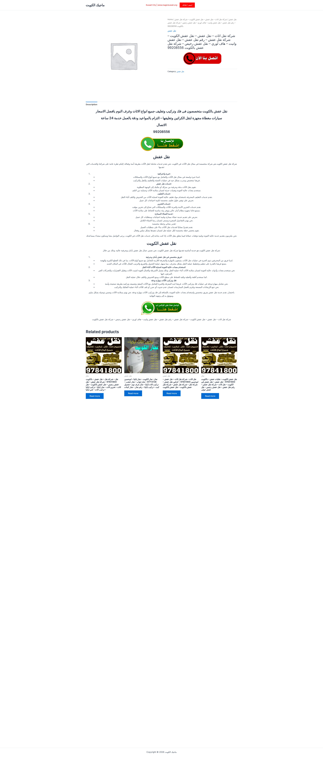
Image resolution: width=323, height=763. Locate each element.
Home (170, 19)
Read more (95, 396)
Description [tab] (91, 104)
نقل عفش (233, 19)
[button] (187, 5)
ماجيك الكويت (95, 5)
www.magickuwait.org (167, 5)
